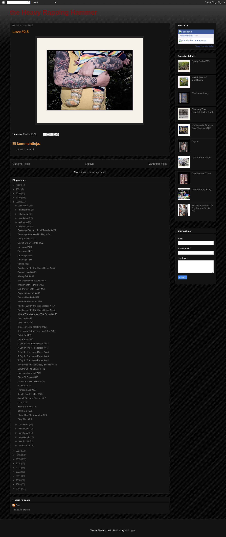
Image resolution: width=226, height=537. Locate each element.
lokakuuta (23, 214)
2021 (18, 189)
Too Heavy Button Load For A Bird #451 (37, 331)
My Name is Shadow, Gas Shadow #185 (203, 126)
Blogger (131, 530)
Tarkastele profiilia (21, 509)
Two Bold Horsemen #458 (30, 301)
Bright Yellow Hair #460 (29, 293)
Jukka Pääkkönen (187, 36)
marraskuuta (25, 210)
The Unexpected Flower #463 (32, 280)
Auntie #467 (23, 264)
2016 (18, 455)
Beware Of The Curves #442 (31, 369)
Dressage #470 (25, 251)
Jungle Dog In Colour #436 (30, 394)
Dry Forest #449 (25, 339)
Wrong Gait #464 (26, 276)
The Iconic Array (200, 93)
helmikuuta (24, 441)
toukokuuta (24, 428)
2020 (18, 193)
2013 (18, 467)
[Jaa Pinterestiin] (57, 134)
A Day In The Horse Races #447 (33, 348)
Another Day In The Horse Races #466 (36, 268)
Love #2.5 (22, 402)
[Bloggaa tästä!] (48, 134)
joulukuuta (24, 205)
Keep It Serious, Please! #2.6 (32, 398)
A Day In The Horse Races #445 (33, 356)
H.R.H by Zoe (200, 40)
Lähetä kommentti (25, 149)
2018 (18, 202)
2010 (18, 480)
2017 (18, 451)
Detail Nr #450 (24, 335)
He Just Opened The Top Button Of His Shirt (202, 208)
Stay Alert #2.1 (25, 419)
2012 (18, 472)
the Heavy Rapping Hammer (53, 12)
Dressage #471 (25, 247)
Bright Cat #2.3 (25, 411)
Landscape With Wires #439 (31, 381)
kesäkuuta (24, 424)
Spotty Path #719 (201, 61)
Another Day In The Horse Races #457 (36, 306)
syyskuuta (24, 218)
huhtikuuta (24, 433)
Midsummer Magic (201, 157)
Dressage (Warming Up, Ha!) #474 (34, 234)
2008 (18, 488)
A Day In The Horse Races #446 (33, 352)
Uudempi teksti (21, 163)
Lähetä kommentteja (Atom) (93, 172)
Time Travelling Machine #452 (32, 327)
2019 (18, 197)
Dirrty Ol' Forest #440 (28, 377)
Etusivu (89, 163)
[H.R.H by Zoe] (186, 40)
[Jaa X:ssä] (51, 134)
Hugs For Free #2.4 (27, 406)
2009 (18, 484)
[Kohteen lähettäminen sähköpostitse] (44, 134)
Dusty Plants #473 (26, 238)
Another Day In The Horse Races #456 (36, 310)
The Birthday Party (201, 189)
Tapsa (195, 141)
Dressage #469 (25, 255)
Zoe (18, 505)
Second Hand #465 (27, 272)
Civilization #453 (25, 322)
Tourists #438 (24, 385)
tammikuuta (24, 445)
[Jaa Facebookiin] (54, 134)
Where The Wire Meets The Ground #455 (37, 314)
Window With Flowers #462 (31, 285)
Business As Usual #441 (29, 373)
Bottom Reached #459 (28, 297)
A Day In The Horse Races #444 (33, 360)
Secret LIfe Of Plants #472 (30, 243)
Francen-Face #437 (27, 390)
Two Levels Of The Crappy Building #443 (37, 364)
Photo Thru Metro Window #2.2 (32, 415)
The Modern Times (201, 173)
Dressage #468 (25, 259)
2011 (18, 476)
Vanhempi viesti (158, 163)
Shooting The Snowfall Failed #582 (202, 110)
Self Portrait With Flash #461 (31, 289)
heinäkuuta (24, 226)
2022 (18, 185)
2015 (18, 459)
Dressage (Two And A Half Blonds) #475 (37, 230)
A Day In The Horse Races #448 (33, 343)
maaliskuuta (25, 437)
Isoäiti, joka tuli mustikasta (199, 78)
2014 (18, 463)
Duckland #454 (25, 318)
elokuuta (23, 222)
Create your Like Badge (204, 46)
